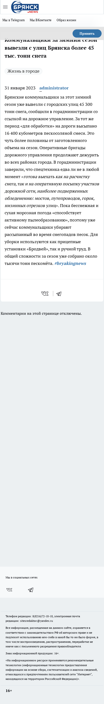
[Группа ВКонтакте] (9, 590)
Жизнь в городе (23, 71)
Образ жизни (66, 20)
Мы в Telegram (13, 20)
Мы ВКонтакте (41, 20)
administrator (54, 88)
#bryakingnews (70, 263)
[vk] (45, 293)
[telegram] (60, 293)
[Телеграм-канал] (31, 590)
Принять (87, 33)
